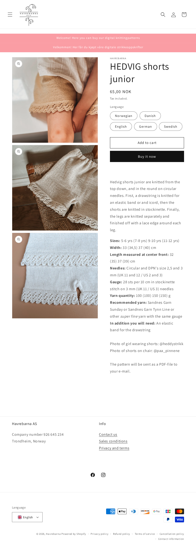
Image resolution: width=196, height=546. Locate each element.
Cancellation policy (172, 534)
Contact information (171, 539)
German (145, 126)
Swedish (170, 126)
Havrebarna (53, 534)
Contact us (108, 434)
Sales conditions (113, 441)
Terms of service (145, 534)
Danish (150, 116)
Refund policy (121, 534)
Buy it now (147, 156)
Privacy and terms (114, 448)
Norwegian (123, 116)
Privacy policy (99, 534)
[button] (10, 14)
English (121, 126)
